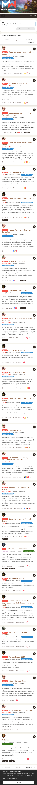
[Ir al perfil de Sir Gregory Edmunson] (4, 736)
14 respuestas (18, 102)
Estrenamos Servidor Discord (20, 710)
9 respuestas (18, 73)
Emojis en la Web (16, 430)
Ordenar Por (31, 42)
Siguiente (29, 40)
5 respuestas (17, 417)
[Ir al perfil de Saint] (4, 168)
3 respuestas (17, 188)
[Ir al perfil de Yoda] (4, 628)
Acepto (19, 782)
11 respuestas (21, 670)
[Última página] (34, 40)
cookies (14, 773)
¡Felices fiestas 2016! (17, 657)
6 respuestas (20, 337)
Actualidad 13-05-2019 (18, 261)
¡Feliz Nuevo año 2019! (18, 350)
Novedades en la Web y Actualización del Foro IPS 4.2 (15, 459)
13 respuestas (21, 388)
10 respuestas (21, 566)
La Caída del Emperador (17, 549)
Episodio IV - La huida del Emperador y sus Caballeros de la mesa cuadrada (18, 603)
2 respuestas (17, 477)
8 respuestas (20, 646)
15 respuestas (18, 162)
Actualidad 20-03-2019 (18, 291)
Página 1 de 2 (18, 40)
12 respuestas (18, 217)
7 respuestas (17, 362)
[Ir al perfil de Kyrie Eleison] (4, 48)
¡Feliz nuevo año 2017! (18, 578)
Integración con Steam (18, 681)
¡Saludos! (5, 740)
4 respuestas (17, 590)
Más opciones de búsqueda (26, 28)
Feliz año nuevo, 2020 (18, 172)
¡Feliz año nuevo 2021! (18, 84)
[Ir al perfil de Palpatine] (4, 545)
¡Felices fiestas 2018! (17, 373)
